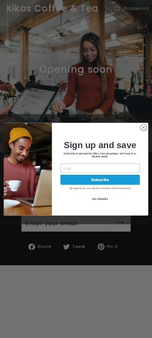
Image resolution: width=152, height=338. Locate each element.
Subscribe (100, 179)
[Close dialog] (143, 127)
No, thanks (100, 198)
